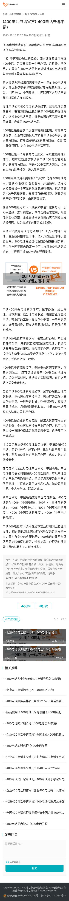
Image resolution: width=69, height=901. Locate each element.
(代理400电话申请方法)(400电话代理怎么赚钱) (35, 801)
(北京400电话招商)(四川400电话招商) (29, 690)
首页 (5, 14)
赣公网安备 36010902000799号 (22, 895)
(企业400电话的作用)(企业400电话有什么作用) (35, 790)
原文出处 (18, 573)
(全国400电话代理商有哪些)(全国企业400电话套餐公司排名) (35, 812)
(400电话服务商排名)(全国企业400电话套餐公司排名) (35, 701)
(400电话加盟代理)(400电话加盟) (26, 745)
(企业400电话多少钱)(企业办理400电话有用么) (35, 757)
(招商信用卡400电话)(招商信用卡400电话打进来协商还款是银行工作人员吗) (35, 712)
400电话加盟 (31, 14)
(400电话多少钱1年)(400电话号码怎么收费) (33, 678)
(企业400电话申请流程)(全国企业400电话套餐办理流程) (35, 734)
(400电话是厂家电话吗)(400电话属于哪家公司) (35, 779)
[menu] (63, 4)
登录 (7, 862)
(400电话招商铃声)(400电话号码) (26, 824)
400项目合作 (15, 14)
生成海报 (13, 619)
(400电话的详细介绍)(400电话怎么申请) (31, 723)
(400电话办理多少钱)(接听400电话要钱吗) (32, 768)
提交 (34, 868)
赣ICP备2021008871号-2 (53, 895)
